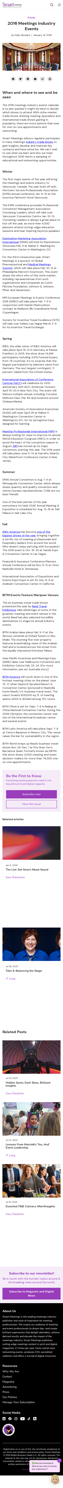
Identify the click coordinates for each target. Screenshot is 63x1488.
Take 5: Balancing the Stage (24, 971)
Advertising (9, 1387)
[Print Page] (49, 79)
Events (31, 17)
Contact (7, 1376)
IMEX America (11, 532)
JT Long (10, 978)
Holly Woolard (22, 35)
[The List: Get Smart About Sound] (31, 843)
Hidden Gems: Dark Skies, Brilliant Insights (28, 1084)
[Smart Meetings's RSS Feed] (34, 1418)
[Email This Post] (35, 79)
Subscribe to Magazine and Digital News (31, 1293)
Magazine (8, 1381)
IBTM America (11, 677)
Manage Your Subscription (18, 1402)
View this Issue (31, 804)
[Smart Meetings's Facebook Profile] (9, 1418)
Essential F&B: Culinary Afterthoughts (30, 1206)
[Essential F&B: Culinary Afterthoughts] (31, 1181)
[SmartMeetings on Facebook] (13, 79)
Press (5, 1392)
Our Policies (9, 1397)
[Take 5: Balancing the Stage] (31, 944)
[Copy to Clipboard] (42, 79)
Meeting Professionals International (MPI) (28, 431)
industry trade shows (39, 142)
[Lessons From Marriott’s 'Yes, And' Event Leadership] (31, 1119)
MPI (15, 446)
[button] (55, 1480)
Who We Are (10, 1371)
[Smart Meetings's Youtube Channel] (22, 1418)
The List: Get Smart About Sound (27, 869)
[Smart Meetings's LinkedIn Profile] (4, 1418)
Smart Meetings (12, 5)
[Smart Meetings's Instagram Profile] (15, 1418)
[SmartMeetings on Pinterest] (27, 79)
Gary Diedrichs (15, 1093)
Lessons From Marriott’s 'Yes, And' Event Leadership (28, 1146)
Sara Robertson (15, 877)
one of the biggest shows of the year (26, 533)
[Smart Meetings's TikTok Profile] (29, 1418)
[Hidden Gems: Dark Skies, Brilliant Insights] (31, 1057)
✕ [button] (59, 1460)
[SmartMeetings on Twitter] (20, 79)
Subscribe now (31, 794)
